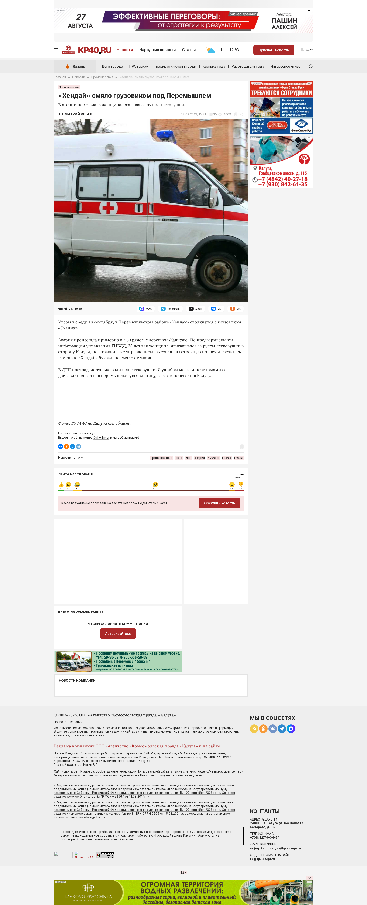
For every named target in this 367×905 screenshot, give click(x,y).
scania (226, 458)
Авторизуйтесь (118, 633)
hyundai (213, 458)
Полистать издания (68, 722)
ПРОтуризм (138, 66)
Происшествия (102, 77)
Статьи (189, 49)
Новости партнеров (165, 832)
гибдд (238, 458)
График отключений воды (175, 66)
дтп (188, 458)
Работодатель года (247, 66)
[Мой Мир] (72, 446)
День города (112, 66)
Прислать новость (274, 50)
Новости (125, 49)
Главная (60, 77)
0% (61, 489)
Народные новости (157, 49)
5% (68, 489)
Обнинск (68, 52)
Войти (309, 49)
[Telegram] (78, 446)
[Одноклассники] (66, 446)
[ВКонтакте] (60, 446)
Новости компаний (77, 680)
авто (179, 458)
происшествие (161, 458)
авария (199, 458)
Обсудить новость (219, 503)
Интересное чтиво (285, 66)
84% (155, 489)
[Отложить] (235, 114)
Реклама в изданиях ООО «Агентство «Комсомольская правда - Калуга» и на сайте (137, 746)
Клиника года (214, 66)
